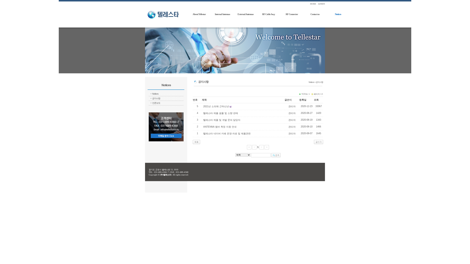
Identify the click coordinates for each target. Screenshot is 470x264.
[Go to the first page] (249, 147)
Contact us (314, 14)
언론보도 (156, 103)
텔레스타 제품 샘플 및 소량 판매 (220, 113)
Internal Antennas (222, 14)
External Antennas (246, 14)
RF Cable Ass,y (268, 14)
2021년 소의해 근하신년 (216, 106)
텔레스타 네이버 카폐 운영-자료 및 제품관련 (227, 133)
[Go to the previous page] (254, 147)
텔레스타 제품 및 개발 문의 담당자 (221, 120)
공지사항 (156, 98)
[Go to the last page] (267, 147)
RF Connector (292, 14)
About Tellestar (199, 14)
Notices (338, 14)
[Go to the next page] (261, 147)
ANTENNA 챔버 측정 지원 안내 (219, 126)
